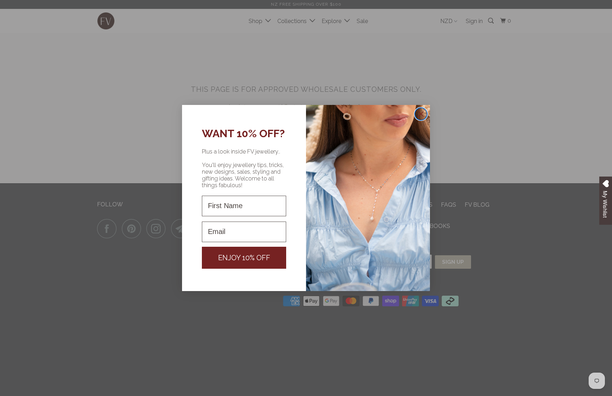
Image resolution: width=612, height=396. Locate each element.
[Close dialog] (421, 114)
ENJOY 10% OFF (244, 257)
